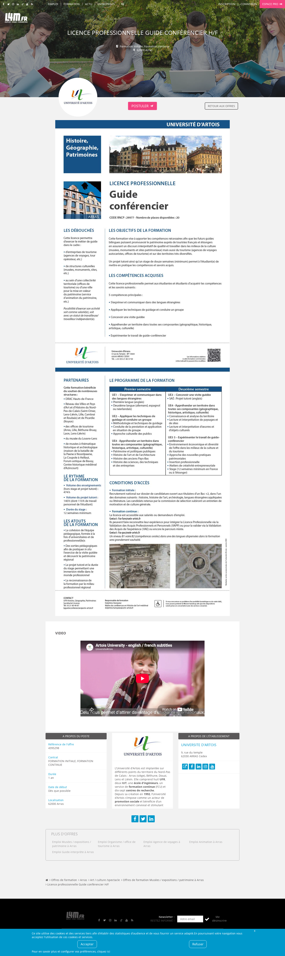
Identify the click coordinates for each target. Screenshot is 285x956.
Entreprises (106, 4)
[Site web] (185, 766)
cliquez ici (103, 951)
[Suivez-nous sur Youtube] (27, 4)
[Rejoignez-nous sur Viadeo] (22, 4)
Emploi (53, 4)
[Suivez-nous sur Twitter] (8, 4)
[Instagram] (205, 766)
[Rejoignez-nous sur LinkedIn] (17, 4)
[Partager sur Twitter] (143, 818)
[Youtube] (212, 766)
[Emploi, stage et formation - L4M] (47, 880)
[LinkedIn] (198, 766)
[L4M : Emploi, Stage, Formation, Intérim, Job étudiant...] (16, 18)
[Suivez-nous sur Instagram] (13, 4)
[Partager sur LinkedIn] (151, 818)
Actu (88, 4)
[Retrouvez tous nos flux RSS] (32, 4)
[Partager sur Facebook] (134, 818)
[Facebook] (192, 766)
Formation (72, 4)
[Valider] (207, 919)
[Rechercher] (123, 4)
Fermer (254, 930)
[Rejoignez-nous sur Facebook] (3, 4)
